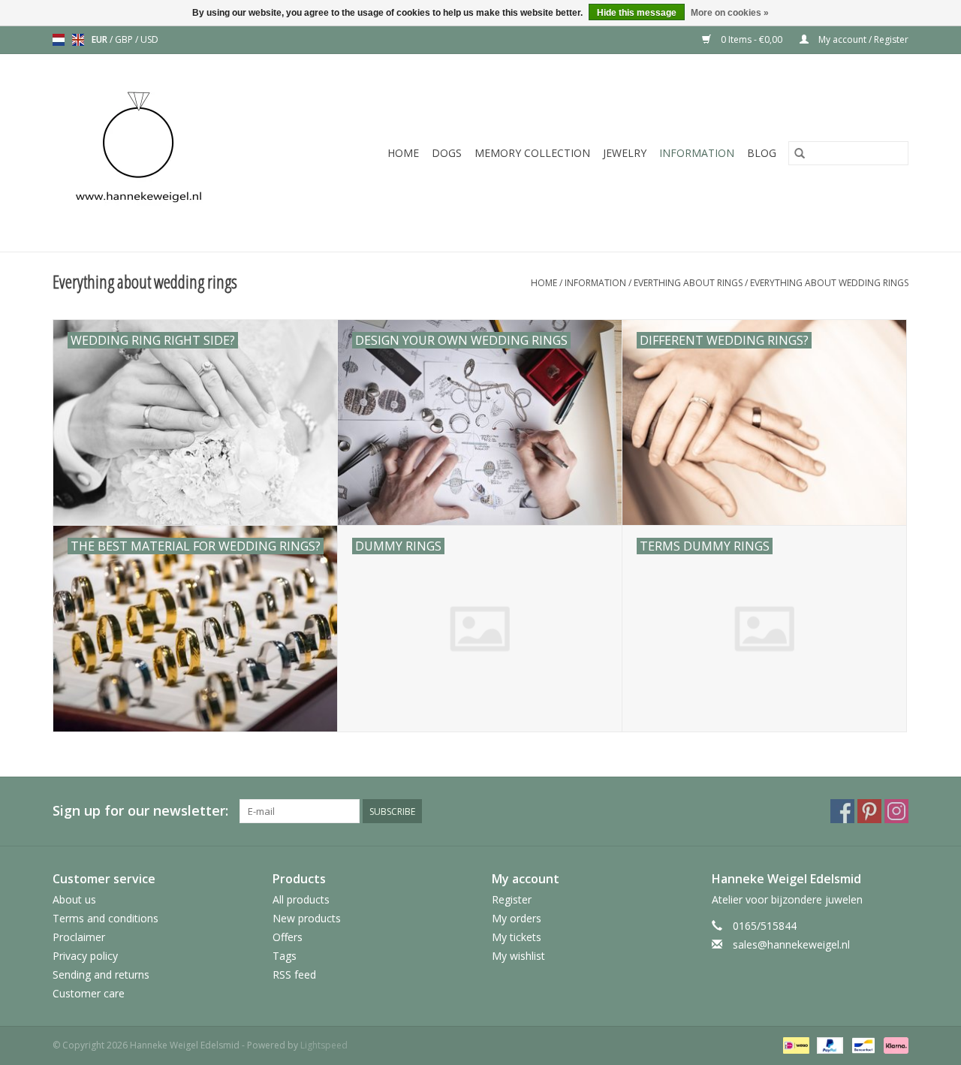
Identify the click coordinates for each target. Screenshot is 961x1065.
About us (74, 899)
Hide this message (636, 13)
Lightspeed (324, 1045)
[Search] (799, 153)
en (78, 40)
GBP (125, 39)
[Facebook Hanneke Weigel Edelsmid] (842, 811)
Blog (761, 153)
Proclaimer (79, 937)
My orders (516, 918)
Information (696, 153)
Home (403, 153)
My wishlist (518, 956)
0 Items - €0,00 (751, 39)
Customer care (89, 993)
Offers (288, 937)
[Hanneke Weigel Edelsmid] (164, 153)
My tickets (516, 937)
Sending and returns (101, 974)
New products (307, 918)
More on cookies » (730, 13)
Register (512, 899)
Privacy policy (85, 956)
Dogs (447, 153)
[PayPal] (828, 1044)
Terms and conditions (105, 918)
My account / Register (862, 39)
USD (149, 39)
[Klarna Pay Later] (893, 1044)
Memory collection (532, 153)
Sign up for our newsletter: (140, 811)
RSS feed (294, 974)
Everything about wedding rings (829, 282)
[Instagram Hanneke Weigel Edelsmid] (896, 811)
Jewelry (624, 153)
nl (59, 40)
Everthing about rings (688, 282)
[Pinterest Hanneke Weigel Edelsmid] (869, 811)
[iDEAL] (794, 1044)
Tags (285, 956)
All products (301, 899)
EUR (101, 39)
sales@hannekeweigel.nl (791, 944)
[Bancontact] (861, 1044)
